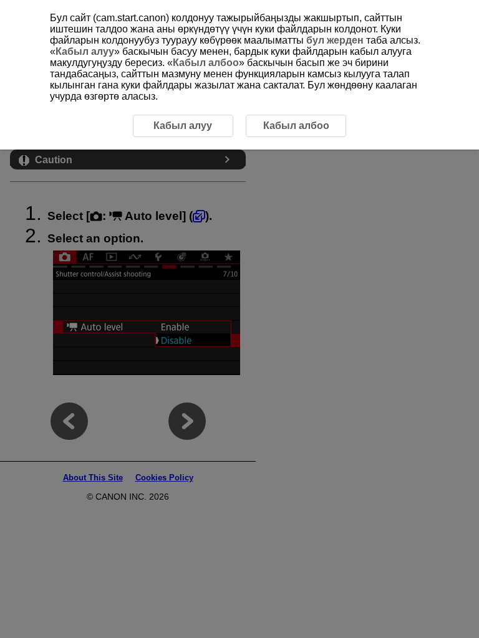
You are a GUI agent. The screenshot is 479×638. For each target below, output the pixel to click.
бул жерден (335, 40)
